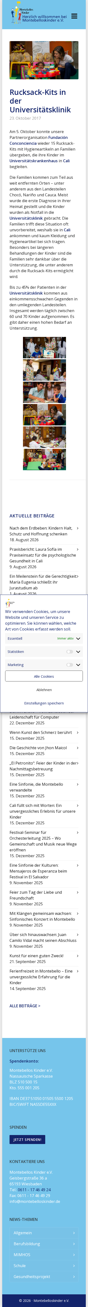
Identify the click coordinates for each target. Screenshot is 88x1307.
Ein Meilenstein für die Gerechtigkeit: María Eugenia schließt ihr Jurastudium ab (43, 582)
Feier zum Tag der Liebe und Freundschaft (36, 895)
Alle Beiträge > (25, 1006)
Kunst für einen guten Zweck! (36, 955)
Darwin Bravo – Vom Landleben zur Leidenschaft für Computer (42, 714)
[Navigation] (74, 15)
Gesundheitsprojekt (32, 1276)
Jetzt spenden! (27, 1139)
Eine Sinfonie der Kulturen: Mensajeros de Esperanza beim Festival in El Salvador (38, 871)
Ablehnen (44, 689)
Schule (20, 1265)
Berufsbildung (27, 1243)
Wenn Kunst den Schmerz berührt (41, 732)
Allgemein (23, 1232)
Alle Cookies (44, 676)
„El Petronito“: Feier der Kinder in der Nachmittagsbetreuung (43, 766)
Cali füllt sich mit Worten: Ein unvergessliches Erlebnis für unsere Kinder (43, 811)
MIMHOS (22, 1254)
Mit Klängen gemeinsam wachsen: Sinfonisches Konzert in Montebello (42, 916)
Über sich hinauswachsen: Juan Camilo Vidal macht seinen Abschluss (43, 937)
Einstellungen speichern (44, 702)
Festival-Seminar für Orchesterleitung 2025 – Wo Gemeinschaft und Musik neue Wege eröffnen (43, 841)
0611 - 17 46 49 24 (34, 1189)
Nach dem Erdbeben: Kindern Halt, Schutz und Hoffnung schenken (41, 531)
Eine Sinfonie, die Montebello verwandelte (36, 787)
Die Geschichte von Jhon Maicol (38, 747)
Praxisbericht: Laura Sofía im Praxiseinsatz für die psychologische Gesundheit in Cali (43, 555)
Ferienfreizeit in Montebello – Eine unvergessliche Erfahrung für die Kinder (41, 976)
